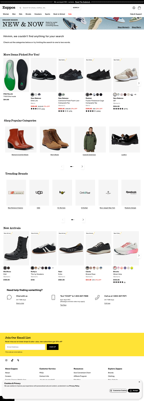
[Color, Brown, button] (90, 94)
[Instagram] (6, 360)
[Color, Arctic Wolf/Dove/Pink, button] (128, 268)
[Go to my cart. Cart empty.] (139, 8)
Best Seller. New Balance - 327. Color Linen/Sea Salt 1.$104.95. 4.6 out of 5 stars (126, 84)
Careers (8, 376)
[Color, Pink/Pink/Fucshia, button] (118, 268)
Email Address (12, 347)
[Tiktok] (12, 360)
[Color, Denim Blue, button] (101, 268)
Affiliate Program (80, 376)
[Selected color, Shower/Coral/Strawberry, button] (115, 268)
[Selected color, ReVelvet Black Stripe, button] (32, 268)
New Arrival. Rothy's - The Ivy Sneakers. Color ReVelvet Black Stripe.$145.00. (44, 256)
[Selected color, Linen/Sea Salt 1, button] (115, 94)
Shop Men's (136, 27)
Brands (111, 373)
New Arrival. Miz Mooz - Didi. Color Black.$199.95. (16, 256)
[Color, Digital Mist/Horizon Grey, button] (131, 94)
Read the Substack (82, 2)
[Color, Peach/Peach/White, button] (121, 268)
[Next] (139, 83)
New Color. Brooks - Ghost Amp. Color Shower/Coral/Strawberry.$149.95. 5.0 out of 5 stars (126, 257)
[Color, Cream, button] (97, 268)
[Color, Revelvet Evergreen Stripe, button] (46, 268)
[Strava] (18, 360)
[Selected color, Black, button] (32, 94)
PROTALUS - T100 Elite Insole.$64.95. (16, 79)
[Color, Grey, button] (39, 94)
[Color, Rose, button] (94, 268)
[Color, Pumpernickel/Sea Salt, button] (125, 94)
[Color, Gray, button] (94, 94)
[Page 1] (71, 166)
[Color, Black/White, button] (101, 94)
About (7, 373)
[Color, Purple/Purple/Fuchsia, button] (125, 268)
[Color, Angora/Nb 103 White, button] (118, 94)
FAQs (41, 373)
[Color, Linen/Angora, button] (128, 94)
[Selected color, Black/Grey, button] (60, 94)
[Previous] (61, 166)
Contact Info (44, 376)
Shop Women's (123, 27)
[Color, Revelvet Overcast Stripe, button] (49, 268)
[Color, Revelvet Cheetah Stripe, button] (39, 268)
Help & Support (136, 14)
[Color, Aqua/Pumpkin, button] (63, 94)
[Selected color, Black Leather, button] (87, 268)
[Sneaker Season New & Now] (72, 23)
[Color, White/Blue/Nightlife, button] (131, 268)
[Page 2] (73, 166)
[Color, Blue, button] (36, 94)
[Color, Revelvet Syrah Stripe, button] (42, 268)
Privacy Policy (74, 386)
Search (76, 8)
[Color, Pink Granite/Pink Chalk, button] (121, 94)
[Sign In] (133, 8)
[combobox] (44, 8)
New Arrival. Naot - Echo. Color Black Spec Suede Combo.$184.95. (71, 256)
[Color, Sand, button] (90, 268)
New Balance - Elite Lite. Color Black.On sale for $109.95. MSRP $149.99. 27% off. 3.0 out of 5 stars (44, 84)
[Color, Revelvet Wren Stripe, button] (36, 268)
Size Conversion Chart (82, 373)
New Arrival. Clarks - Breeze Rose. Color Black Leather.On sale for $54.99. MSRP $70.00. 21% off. (98, 256)
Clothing (111, 376)
